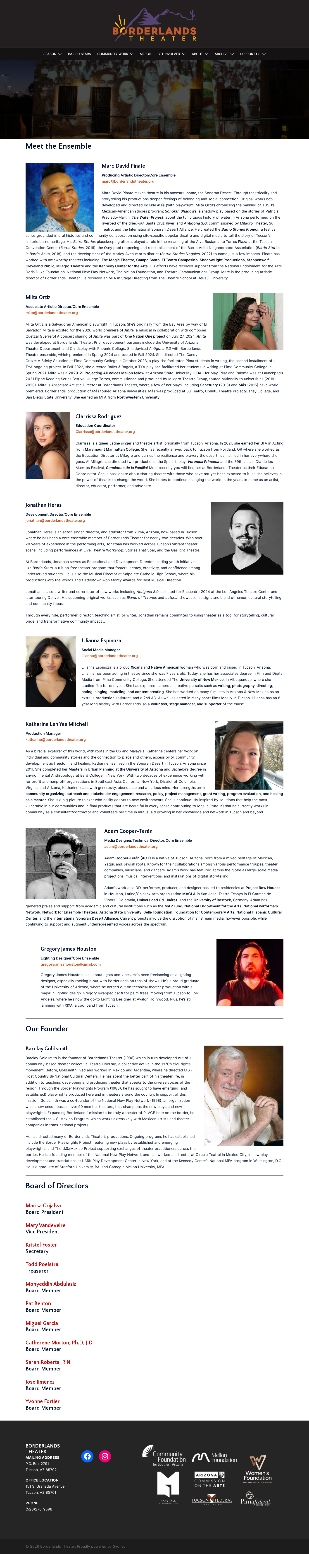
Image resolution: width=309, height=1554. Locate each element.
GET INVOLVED (168, 54)
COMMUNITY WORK (112, 54)
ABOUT (197, 54)
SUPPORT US (250, 54)
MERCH (145, 54)
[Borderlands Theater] (154, 23)
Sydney (119, 1546)
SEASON (49, 54)
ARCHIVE (221, 54)
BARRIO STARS (79, 54)
